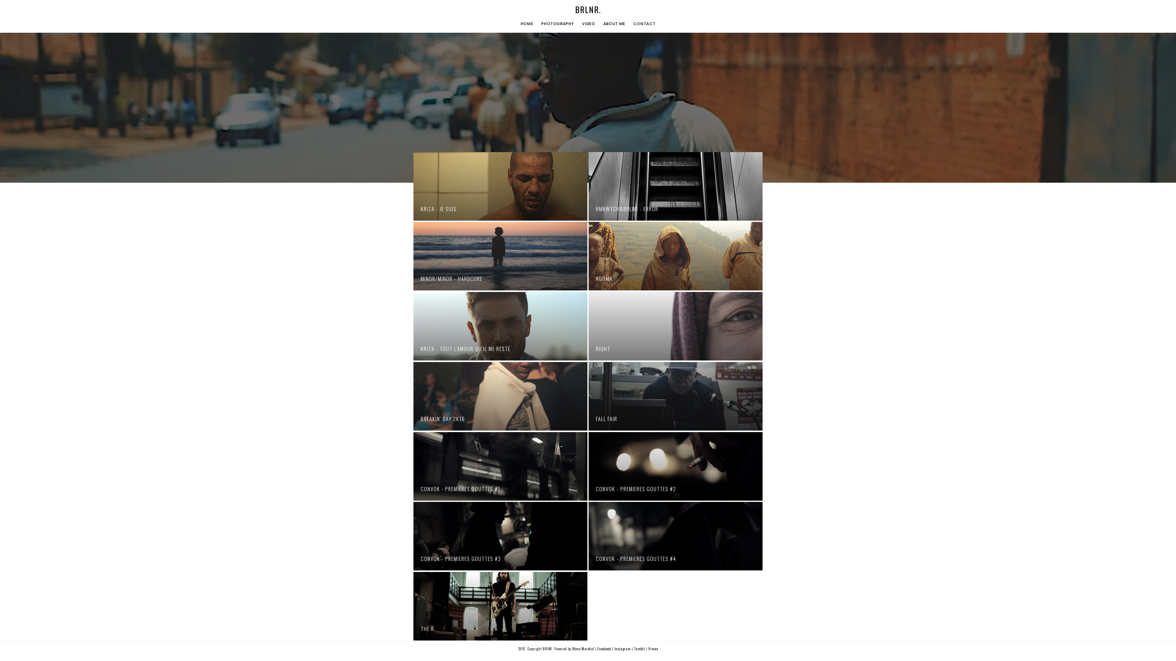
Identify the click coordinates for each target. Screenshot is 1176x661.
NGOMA (604, 278)
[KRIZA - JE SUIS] (500, 186)
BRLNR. (588, 10)
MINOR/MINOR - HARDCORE (452, 278)
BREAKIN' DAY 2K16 (443, 419)
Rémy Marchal (583, 648)
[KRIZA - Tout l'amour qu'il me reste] (500, 326)
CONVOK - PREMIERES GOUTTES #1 (460, 489)
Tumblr (640, 648)
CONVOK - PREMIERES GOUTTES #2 (636, 489)
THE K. (428, 629)
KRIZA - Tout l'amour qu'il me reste (466, 349)
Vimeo (653, 648)
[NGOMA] (675, 256)
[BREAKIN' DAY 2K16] (500, 396)
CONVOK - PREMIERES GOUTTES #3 (461, 558)
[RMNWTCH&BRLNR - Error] (675, 186)
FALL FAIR (606, 419)
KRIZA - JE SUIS (439, 209)
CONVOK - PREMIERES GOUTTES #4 (636, 558)
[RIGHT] (675, 326)
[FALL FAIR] (675, 396)
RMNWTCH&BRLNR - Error (627, 209)
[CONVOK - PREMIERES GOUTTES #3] (500, 536)
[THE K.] (500, 606)
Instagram (623, 648)
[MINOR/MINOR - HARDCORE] (500, 256)
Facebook (604, 648)
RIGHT (603, 349)
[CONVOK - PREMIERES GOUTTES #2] (675, 466)
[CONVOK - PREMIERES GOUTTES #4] (675, 536)
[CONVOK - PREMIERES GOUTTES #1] (500, 466)
